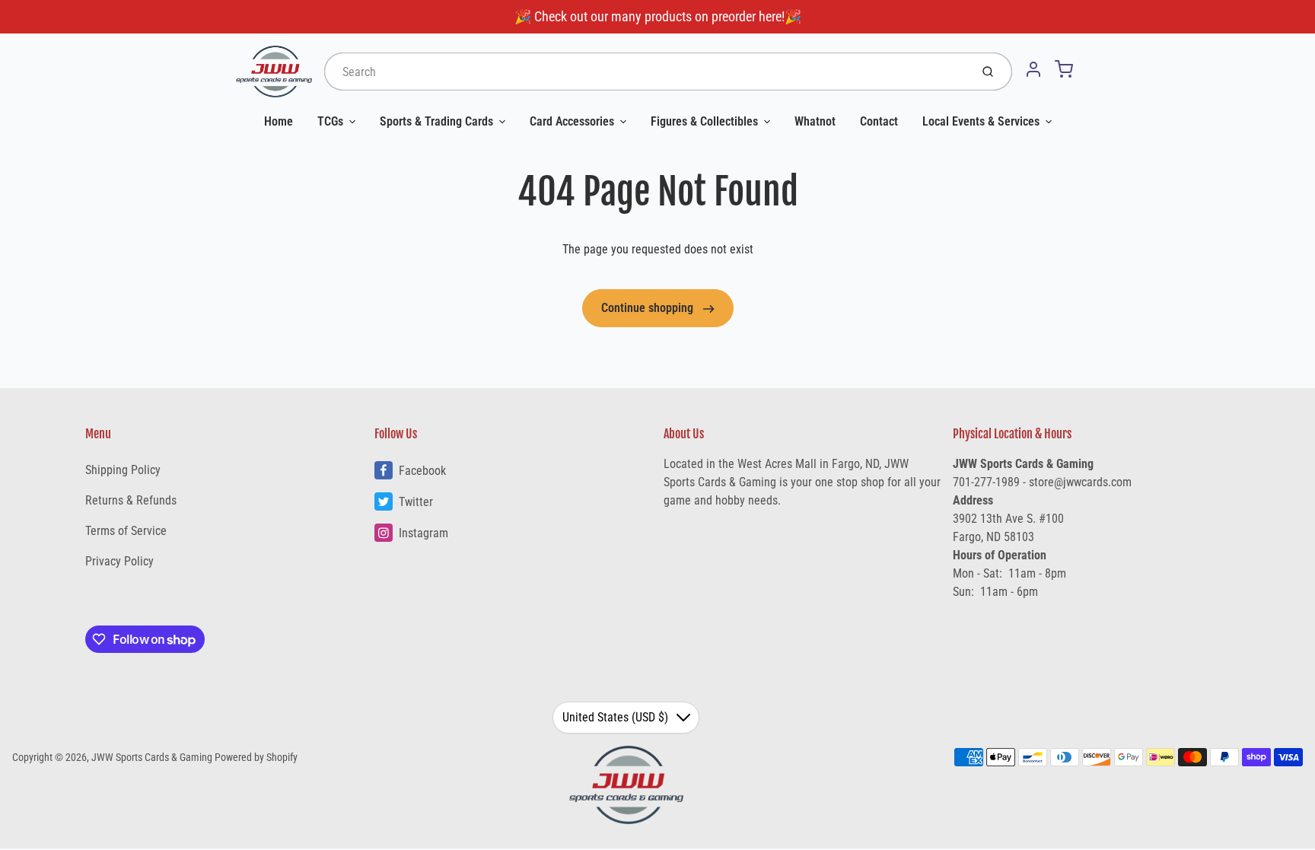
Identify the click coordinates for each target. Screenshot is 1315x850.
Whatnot (815, 121)
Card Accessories (572, 121)
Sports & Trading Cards (436, 121)
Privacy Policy (119, 561)
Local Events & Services (981, 121)
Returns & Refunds (131, 500)
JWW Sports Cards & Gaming (151, 757)
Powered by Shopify (256, 757)
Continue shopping (648, 308)
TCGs (330, 121)
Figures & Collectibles (704, 121)
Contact (879, 121)
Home (278, 121)
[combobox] (645, 72)
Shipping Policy (123, 470)
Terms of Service (126, 531)
